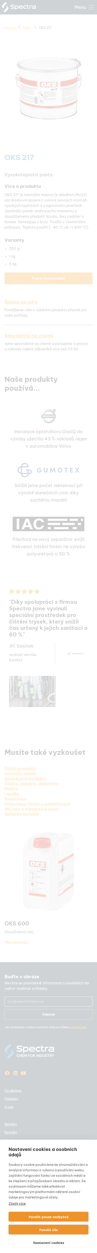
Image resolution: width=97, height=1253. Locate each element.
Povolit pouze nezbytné (49, 1217)
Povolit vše (48, 1229)
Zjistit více (17, 1203)
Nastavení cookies (48, 1242)
